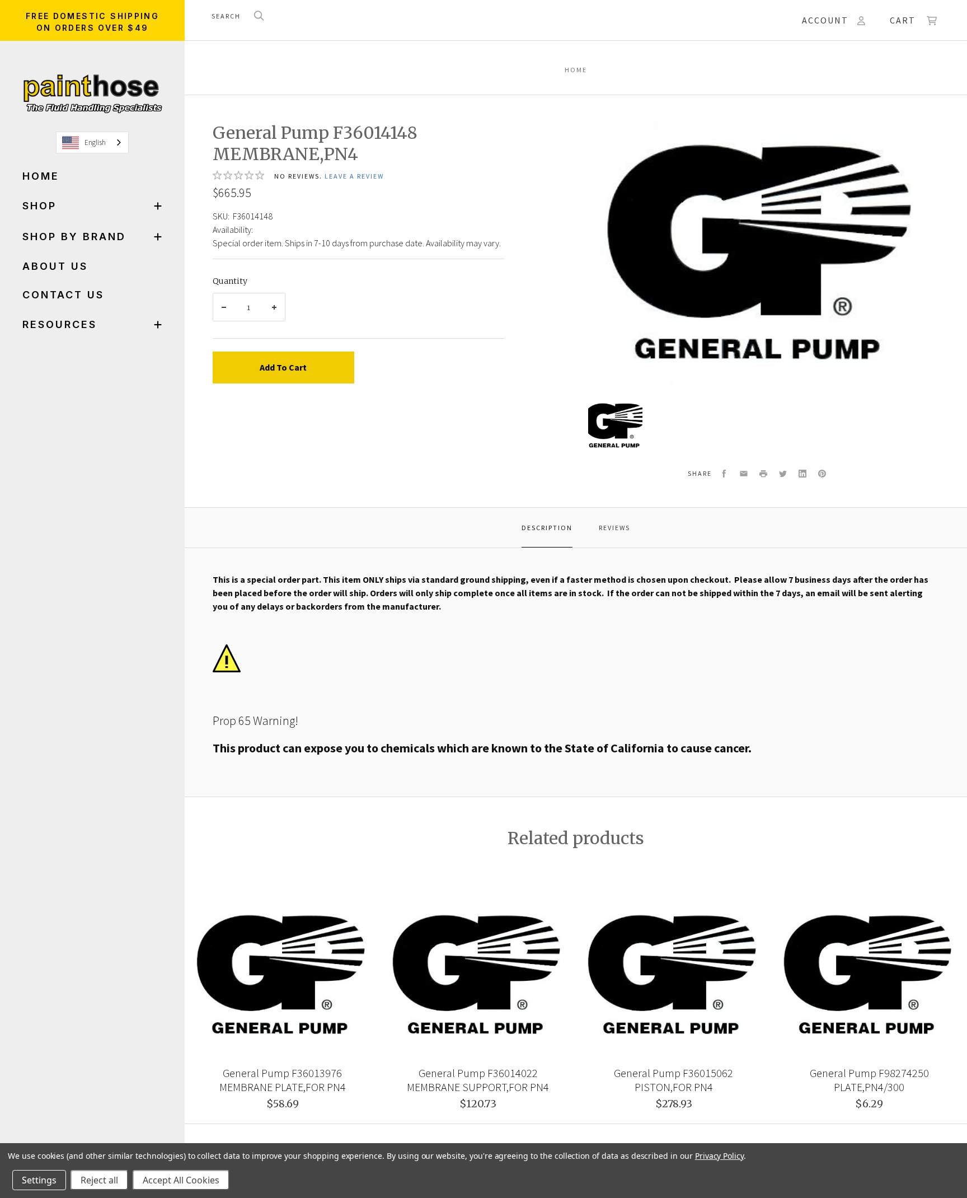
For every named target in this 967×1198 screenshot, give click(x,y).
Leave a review (354, 176)
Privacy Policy (719, 1155)
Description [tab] (547, 527)
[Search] (259, 16)
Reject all (99, 1180)
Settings (39, 1180)
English (95, 142)
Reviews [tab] (614, 527)
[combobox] (92, 142)
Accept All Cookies (181, 1180)
